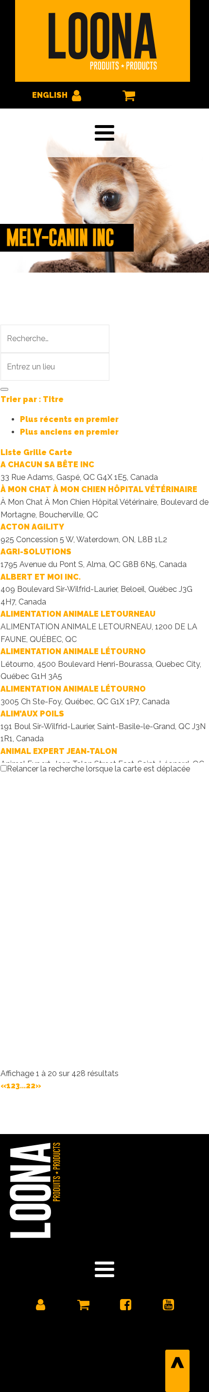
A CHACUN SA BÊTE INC (47, 464)
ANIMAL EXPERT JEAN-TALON (58, 751)
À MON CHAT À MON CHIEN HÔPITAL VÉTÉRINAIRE (98, 489)
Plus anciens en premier (69, 432)
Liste (10, 452)
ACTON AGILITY (32, 526)
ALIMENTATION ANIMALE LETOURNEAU (78, 614)
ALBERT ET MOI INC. (40, 577)
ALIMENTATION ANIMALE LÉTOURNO (73, 651)
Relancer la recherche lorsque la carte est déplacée (98, 768)
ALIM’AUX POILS (32, 713)
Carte (60, 452)
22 (30, 1085)
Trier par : (32, 399)
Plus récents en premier (69, 419)
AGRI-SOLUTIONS (35, 551)
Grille (35, 452)
